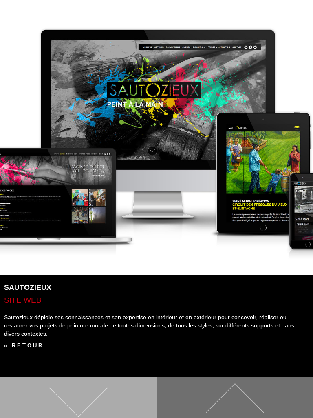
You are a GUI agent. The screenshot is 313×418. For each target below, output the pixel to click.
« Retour (24, 345)
